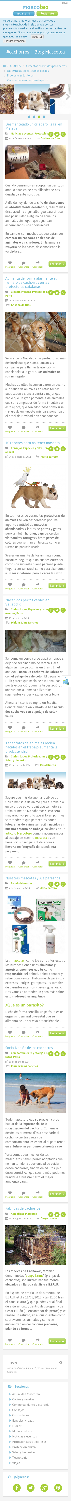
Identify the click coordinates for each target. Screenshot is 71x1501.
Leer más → (57, 263)
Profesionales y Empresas (44, 756)
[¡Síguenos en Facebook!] (15, 1488)
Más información (15, 41)
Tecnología (19, 1457)
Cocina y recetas (23, 1399)
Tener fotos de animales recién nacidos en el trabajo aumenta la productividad (31, 747)
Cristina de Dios (50, 138)
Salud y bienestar (16, 760)
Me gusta (10, 266)
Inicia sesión (24, 13)
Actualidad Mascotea (24, 1213)
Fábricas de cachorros (22, 1208)
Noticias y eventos (22, 133)
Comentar (23, 266)
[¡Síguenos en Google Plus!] (43, 1488)
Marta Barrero (49, 456)
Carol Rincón (48, 765)
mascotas (18, 960)
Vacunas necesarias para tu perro (27, 80)
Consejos (16, 448)
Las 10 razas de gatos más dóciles (28, 70)
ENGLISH (66, 3)
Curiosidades (19, 609)
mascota (41, 837)
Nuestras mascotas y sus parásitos (32, 878)
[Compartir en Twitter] (57, 134)
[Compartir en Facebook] (50, 134)
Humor (16, 1425)
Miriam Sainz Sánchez (24, 622)
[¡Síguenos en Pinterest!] (57, 1488)
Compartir (37, 266)
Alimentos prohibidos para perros (46, 66)
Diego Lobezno (49, 1218)
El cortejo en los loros (20, 75)
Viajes (16, 1463)
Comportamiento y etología (28, 1053)
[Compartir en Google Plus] (63, 134)
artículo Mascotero (18, 833)
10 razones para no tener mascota (32, 443)
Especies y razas (21, 291)
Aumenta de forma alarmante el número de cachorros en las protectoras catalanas (31, 282)
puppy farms (34, 1275)
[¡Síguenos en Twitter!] (29, 1488)
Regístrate (47, 13)
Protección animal (46, 133)
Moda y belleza (22, 1431)
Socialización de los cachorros (29, 1048)
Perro (8, 295)
